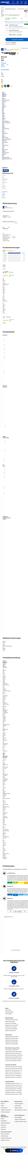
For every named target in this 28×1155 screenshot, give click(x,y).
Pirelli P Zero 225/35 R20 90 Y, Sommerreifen (14, 1072)
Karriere (3, 1103)
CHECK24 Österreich (6, 1109)
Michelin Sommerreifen (10, 1023)
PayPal (2, 1118)
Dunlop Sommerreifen (10, 1030)
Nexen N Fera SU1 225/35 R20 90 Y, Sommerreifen (14, 1073)
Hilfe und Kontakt (5, 1134)
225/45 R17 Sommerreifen (11, 1043)
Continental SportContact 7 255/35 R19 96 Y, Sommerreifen (14, 1094)
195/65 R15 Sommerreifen (11, 1038)
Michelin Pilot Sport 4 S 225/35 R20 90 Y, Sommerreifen (14, 1077)
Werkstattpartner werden (21, 1109)
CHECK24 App (4, 1136)
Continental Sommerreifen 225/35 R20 (14, 1051)
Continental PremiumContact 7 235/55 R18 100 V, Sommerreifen (14, 1083)
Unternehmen (4, 1107)
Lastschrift (3, 1127)
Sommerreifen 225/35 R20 (11, 1049)
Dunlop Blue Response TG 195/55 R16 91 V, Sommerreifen (14, 1088)
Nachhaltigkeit (18, 1117)
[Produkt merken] (17, 54)
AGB (4, 1149)
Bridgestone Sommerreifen (11, 1025)
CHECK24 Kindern (20, 1119)
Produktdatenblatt (15, 950)
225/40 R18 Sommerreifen (11, 1040)
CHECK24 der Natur (21, 1121)
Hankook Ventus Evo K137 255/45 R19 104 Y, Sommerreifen (14, 1087)
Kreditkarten (4, 1120)
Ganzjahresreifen (9, 1012)
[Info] (4, 339)
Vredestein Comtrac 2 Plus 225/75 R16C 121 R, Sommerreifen (14, 1090)
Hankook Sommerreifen (11, 1027)
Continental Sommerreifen (11, 1019)
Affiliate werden (18, 1107)
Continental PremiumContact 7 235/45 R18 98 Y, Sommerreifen (14, 1085)
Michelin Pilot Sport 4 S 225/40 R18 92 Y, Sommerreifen (14, 1092)
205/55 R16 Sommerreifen (11, 1042)
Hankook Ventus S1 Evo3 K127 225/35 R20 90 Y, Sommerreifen (14, 1070)
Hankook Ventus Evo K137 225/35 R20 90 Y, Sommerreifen (14, 1066)
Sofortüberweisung (5, 1123)
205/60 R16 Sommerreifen (11, 1036)
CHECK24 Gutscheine (6, 1138)
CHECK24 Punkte (5, 1140)
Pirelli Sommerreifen (10, 1021)
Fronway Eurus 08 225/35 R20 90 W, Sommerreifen (14, 1068)
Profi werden (18, 1105)
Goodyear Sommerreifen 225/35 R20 (14, 1060)
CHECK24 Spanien (5, 1112)
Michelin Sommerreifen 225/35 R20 (14, 1055)
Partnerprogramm (19, 1103)
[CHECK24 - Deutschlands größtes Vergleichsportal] (5, 3)
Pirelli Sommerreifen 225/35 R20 (13, 1053)
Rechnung (3, 1125)
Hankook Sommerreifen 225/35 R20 (14, 1058)
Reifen (2, 7)
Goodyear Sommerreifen (11, 1028)
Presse (2, 1105)
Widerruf (22, 1149)
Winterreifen (8, 1010)
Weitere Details (13, 237)
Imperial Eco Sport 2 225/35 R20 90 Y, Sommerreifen (14, 1075)
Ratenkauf (3, 1129)
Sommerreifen (8, 1013)
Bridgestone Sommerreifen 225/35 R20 (14, 1057)
